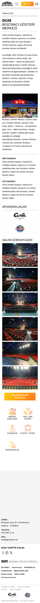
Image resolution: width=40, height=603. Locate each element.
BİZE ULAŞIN (19, 574)
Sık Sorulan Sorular (8, 577)
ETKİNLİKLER (6, 571)
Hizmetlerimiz (17, 567)
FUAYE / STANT (27, 433)
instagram (6, 552)
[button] (36, 4)
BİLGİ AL (27, 4)
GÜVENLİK (12, 433)
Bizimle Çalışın (6, 574)
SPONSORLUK (12, 450)
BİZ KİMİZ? (5, 567)
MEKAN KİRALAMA (21, 571)
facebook (3, 552)
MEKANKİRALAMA (12, 418)
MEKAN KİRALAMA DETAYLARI (20, 396)
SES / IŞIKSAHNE (28, 418)
